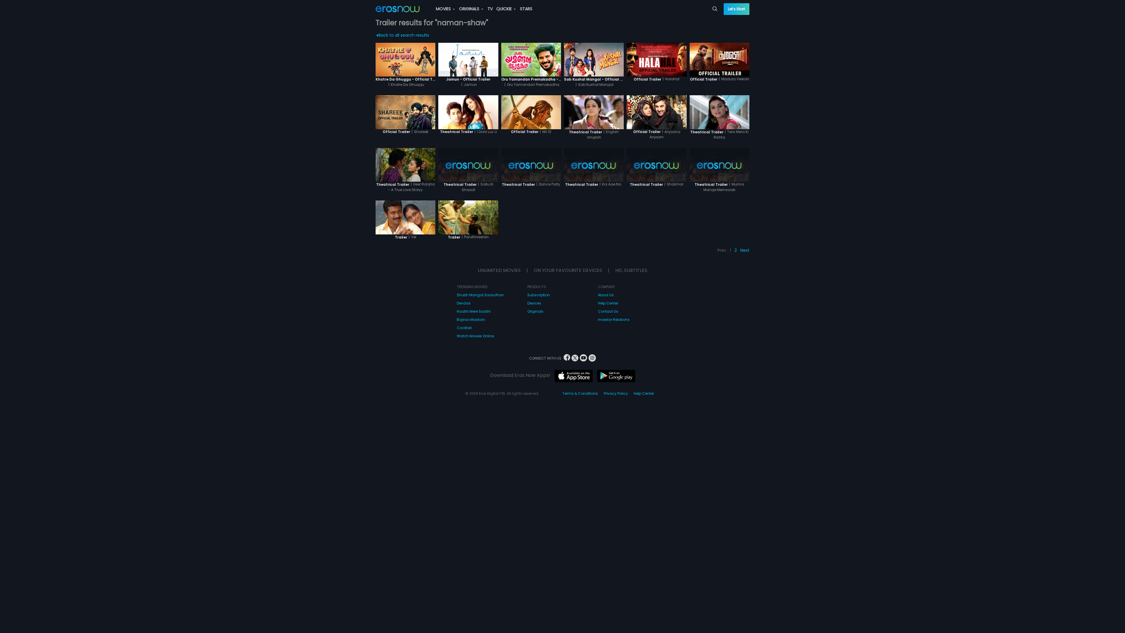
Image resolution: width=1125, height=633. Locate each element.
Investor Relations (614, 319)
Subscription (538, 294)
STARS (526, 9)
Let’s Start (736, 8)
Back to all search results (404, 35)
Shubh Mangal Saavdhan (480, 294)
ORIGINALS (469, 9)
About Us (606, 294)
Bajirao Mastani (471, 319)
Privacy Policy (616, 393)
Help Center (608, 303)
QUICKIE (504, 9)
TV (490, 9)
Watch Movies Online (475, 335)
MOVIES (444, 9)
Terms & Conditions (580, 393)
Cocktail (464, 327)
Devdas (464, 303)
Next (744, 250)
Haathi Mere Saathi (474, 311)
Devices (534, 303)
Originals (535, 311)
